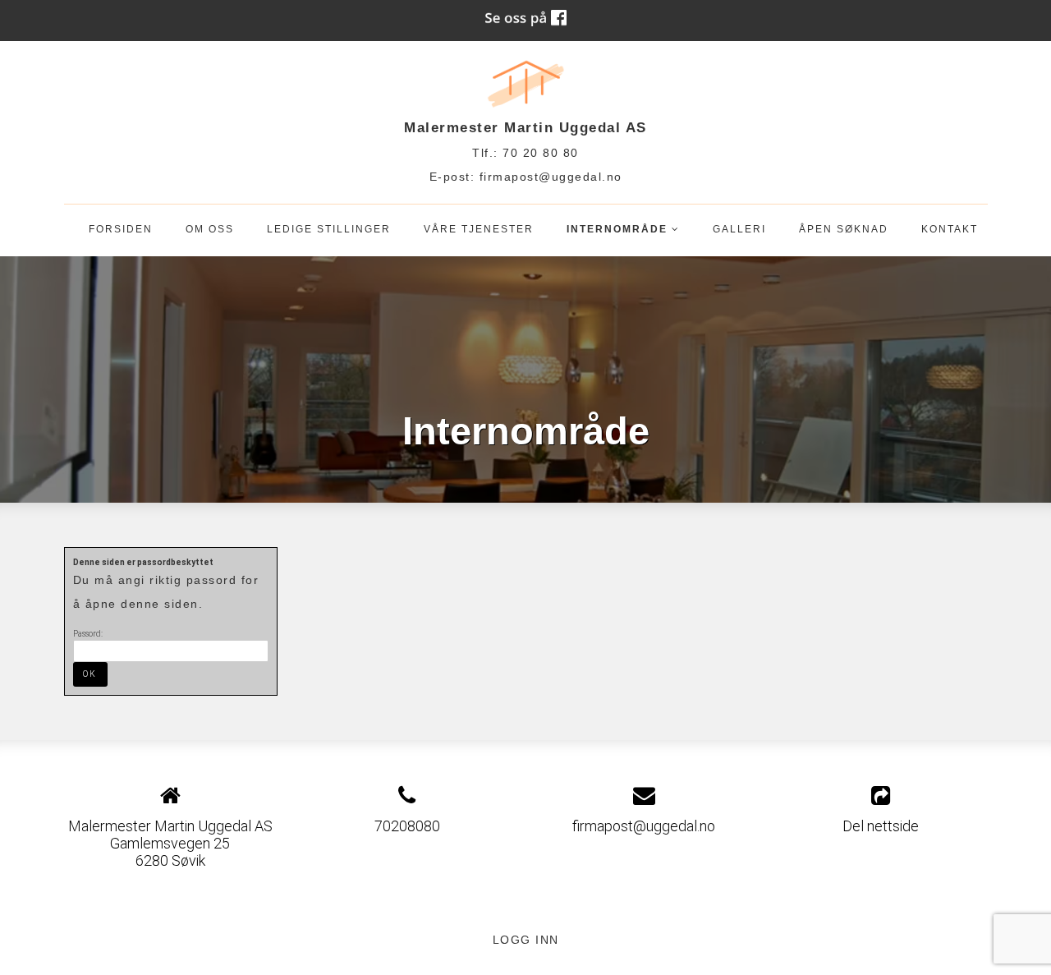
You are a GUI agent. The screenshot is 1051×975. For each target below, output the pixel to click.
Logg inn (526, 939)
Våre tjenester (479, 229)
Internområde (623, 232)
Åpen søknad (843, 229)
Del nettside (880, 826)
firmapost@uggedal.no (551, 176)
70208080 (407, 826)
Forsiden (121, 229)
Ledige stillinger (329, 229)
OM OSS (210, 229)
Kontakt (949, 229)
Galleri (739, 229)
